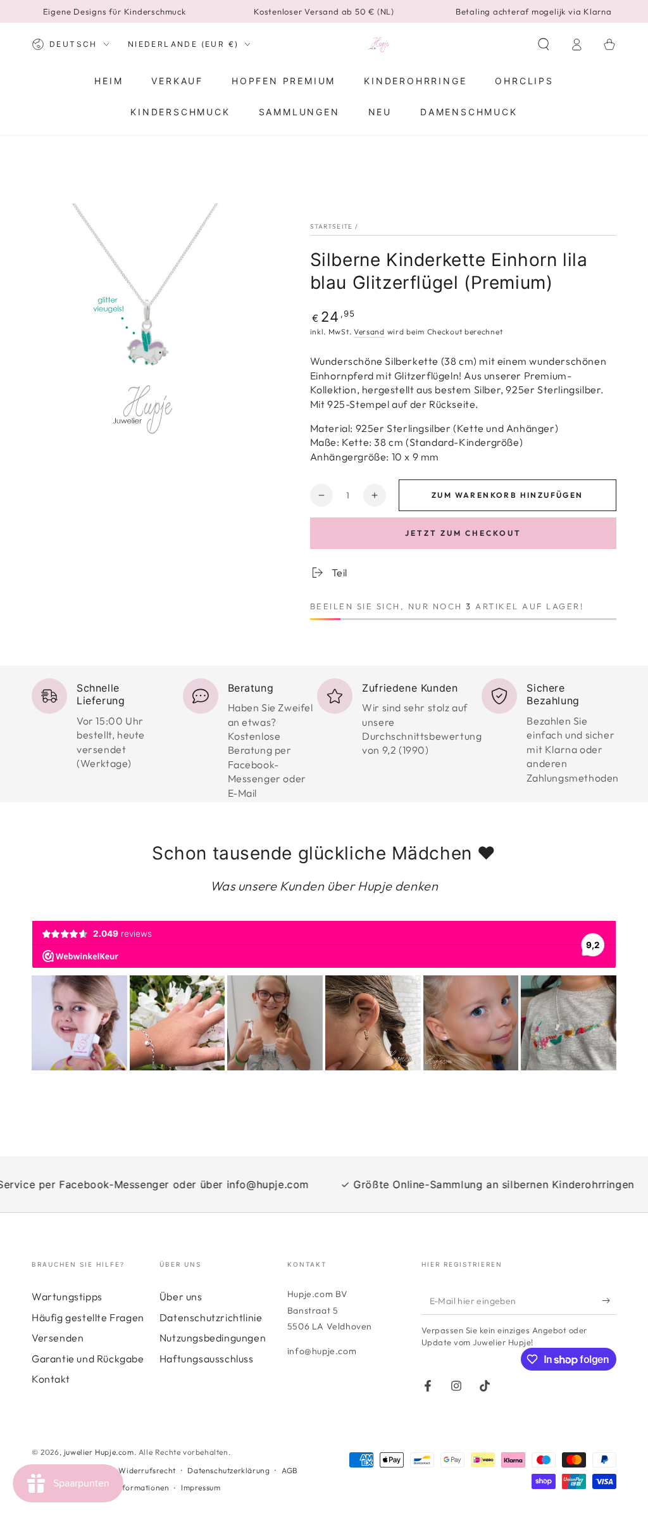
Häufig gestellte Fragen (88, 1317)
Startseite (331, 226)
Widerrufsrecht (146, 1470)
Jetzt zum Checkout (463, 533)
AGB (290, 1470)
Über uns (180, 1296)
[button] (543, 44)
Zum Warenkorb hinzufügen (507, 495)
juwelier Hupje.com (99, 1452)
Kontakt (51, 1378)
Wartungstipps (67, 1296)
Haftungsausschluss (206, 1358)
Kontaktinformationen (127, 1487)
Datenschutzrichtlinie (211, 1317)
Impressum (200, 1487)
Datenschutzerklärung (228, 1470)
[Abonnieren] (609, 1300)
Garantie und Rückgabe (88, 1358)
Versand (369, 331)
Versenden (58, 1337)
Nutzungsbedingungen (212, 1337)
